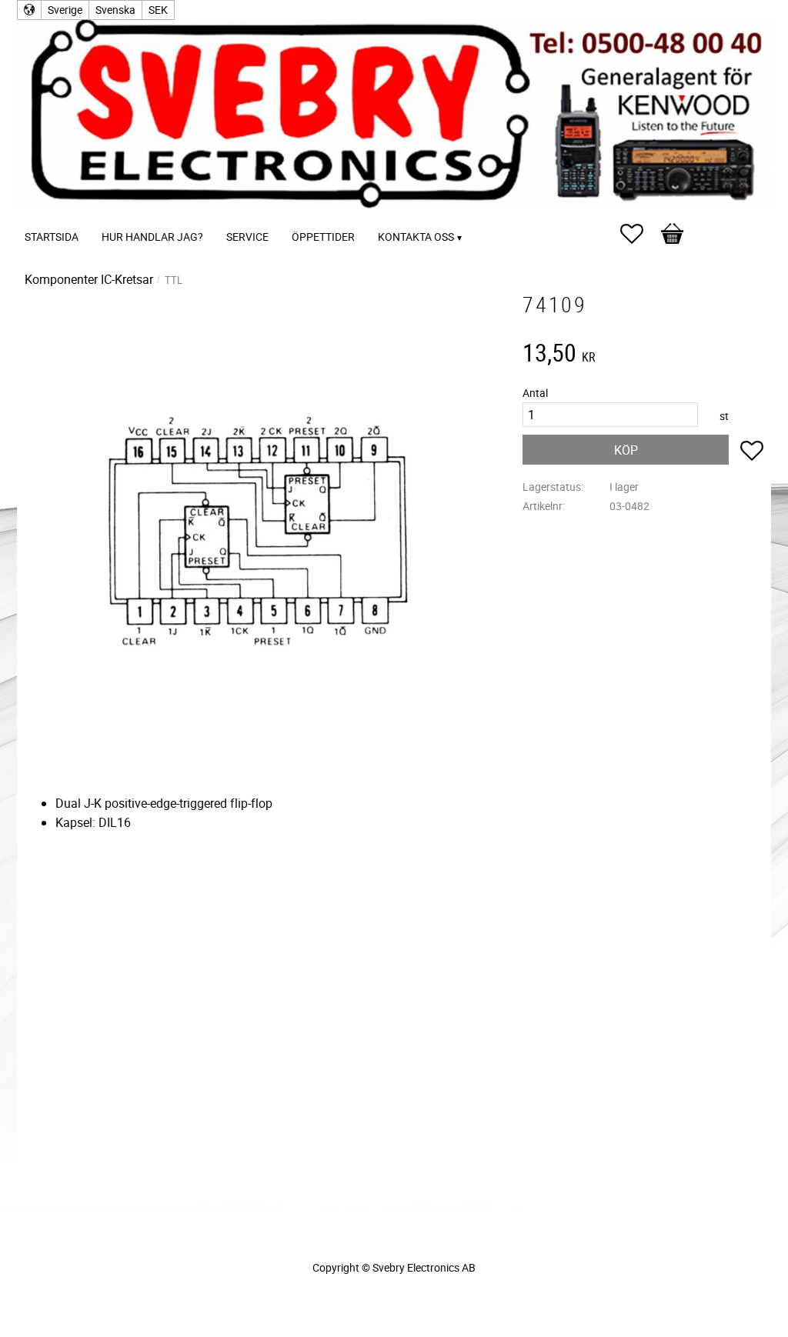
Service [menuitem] (247, 236)
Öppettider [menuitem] (323, 236)
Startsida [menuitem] (51, 236)
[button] (639, 233)
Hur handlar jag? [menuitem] (152, 236)
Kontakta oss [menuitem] (416, 236)
